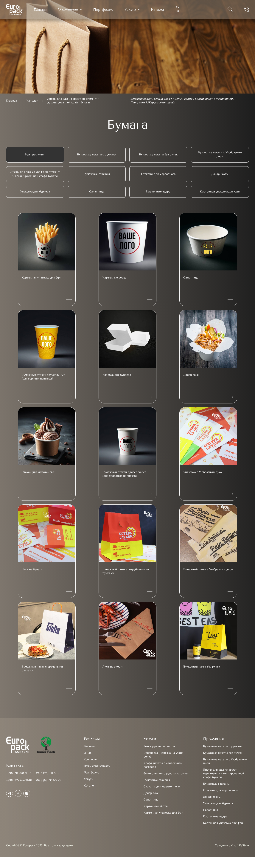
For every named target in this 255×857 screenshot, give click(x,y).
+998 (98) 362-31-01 (48, 780)
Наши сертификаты (97, 766)
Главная (40, 9)
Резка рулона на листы (159, 746)
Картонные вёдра (156, 806)
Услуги (130, 9)
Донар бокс (151, 793)
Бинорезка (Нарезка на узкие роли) (163, 755)
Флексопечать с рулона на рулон (166, 773)
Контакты (90, 759)
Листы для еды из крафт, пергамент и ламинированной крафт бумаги (35, 174)
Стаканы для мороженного (162, 786)
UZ (177, 11)
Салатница (96, 191)
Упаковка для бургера (35, 191)
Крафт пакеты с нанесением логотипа (163, 765)
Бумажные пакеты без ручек (158, 154)
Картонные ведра (158, 191)
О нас (87, 753)
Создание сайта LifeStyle (232, 846)
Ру (177, 7)
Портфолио (103, 9)
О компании (68, 9)
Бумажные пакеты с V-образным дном (220, 154)
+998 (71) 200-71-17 (18, 773)
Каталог (158, 9)
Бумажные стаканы (96, 174)
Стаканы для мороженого (158, 174)
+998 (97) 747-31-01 (19, 780)
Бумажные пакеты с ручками (96, 154)
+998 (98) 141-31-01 (48, 773)
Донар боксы (220, 174)
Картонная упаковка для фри (220, 191)
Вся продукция (35, 154)
